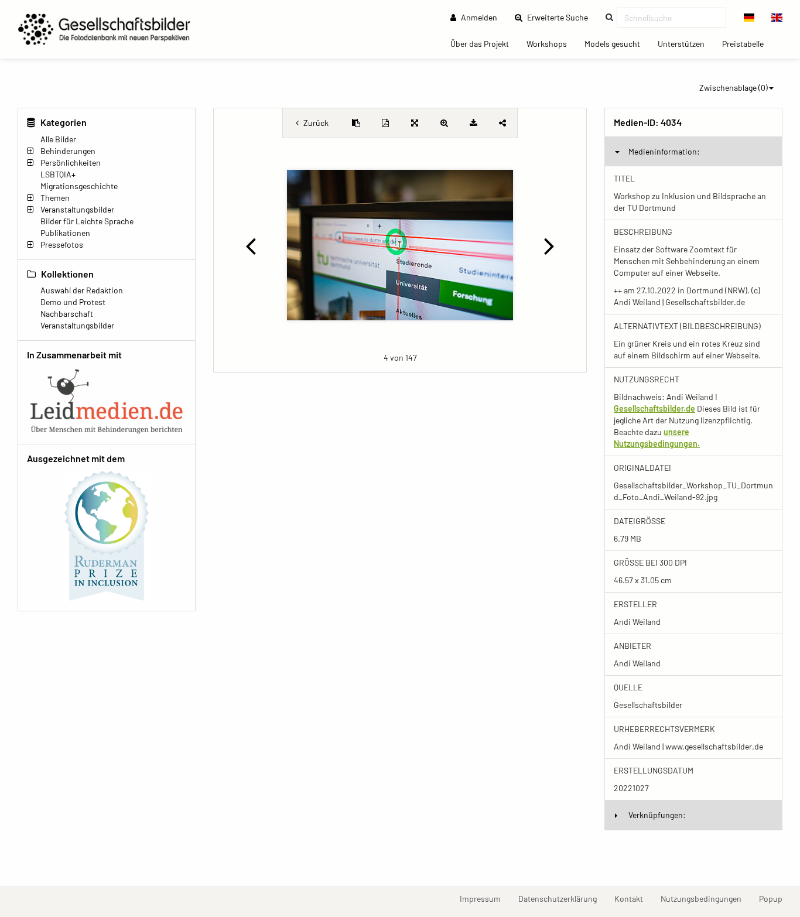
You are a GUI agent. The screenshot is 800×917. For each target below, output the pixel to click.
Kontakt (633, 898)
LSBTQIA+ (58, 174)
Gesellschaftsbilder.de (654, 408)
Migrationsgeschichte (79, 186)
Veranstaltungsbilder (77, 209)
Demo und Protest (72, 302)
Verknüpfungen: (657, 815)
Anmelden (478, 17)
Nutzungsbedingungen (705, 898)
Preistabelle (747, 43)
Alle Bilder (58, 139)
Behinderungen (67, 151)
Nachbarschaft (66, 314)
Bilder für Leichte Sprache (87, 221)
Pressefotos (61, 244)
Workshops (551, 43)
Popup (775, 898)
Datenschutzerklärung (562, 898)
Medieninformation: (664, 151)
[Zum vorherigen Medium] (250, 245)
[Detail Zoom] (444, 123)
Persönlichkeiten (70, 162)
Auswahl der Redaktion (81, 290)
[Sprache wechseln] (749, 17)
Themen (55, 198)
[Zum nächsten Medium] (549, 245)
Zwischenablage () (733, 88)
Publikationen (65, 233)
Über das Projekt (484, 43)
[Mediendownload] (473, 123)
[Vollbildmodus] (414, 123)
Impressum (485, 898)
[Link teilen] (502, 123)
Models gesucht (616, 43)
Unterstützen (685, 43)
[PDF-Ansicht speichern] (385, 123)
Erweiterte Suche (561, 17)
